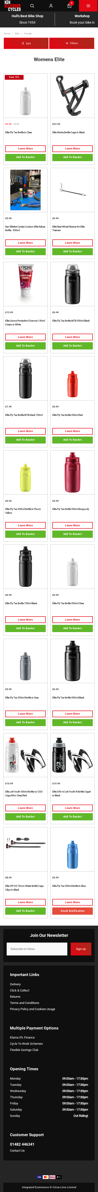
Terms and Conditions (24, 1003)
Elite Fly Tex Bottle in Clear (18, 132)
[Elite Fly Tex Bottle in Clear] (25, 96)
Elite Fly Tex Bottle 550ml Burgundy (70, 509)
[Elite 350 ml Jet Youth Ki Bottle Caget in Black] (72, 755)
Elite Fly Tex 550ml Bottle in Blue (69, 886)
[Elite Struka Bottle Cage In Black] (72, 96)
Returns (15, 996)
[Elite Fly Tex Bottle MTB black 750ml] (25, 378)
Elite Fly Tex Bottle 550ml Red (67, 415)
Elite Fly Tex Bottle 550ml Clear (68, 603)
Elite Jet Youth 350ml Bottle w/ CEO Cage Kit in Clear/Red (24, 793)
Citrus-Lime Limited (64, 1187)
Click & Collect (19, 990)
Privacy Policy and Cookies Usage (32, 1009)
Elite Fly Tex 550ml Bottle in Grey (22, 697)
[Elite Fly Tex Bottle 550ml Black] (72, 661)
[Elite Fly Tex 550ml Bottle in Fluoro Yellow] (25, 472)
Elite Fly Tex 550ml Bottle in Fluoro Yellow (23, 511)
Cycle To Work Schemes (26, 1043)
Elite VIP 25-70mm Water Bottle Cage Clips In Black (24, 888)
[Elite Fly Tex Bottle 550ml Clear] (72, 566)
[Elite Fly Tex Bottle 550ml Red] (72, 378)
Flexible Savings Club (24, 1050)
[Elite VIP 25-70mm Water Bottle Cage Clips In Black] (25, 849)
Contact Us (17, 1150)
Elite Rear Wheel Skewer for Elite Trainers (68, 228)
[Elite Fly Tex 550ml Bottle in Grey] (25, 661)
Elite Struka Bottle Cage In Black (68, 132)
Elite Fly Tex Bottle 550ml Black (68, 697)
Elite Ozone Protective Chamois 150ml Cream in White (25, 322)
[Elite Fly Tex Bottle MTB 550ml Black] (72, 284)
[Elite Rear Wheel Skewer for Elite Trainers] (72, 190)
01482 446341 (22, 1144)
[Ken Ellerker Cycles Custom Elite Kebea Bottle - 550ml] (25, 190)
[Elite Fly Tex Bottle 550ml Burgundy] (72, 472)
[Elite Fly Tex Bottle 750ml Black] (25, 566)
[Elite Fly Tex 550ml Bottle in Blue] (72, 849)
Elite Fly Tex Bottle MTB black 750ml (24, 415)
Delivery (15, 984)
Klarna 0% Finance (22, 1037)
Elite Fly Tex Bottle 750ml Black (21, 603)
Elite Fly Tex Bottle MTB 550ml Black (71, 320)
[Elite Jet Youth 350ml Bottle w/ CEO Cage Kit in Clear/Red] (25, 755)
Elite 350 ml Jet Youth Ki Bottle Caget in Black (71, 793)
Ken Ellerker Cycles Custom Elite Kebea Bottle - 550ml (25, 228)
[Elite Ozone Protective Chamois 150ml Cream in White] (25, 284)
